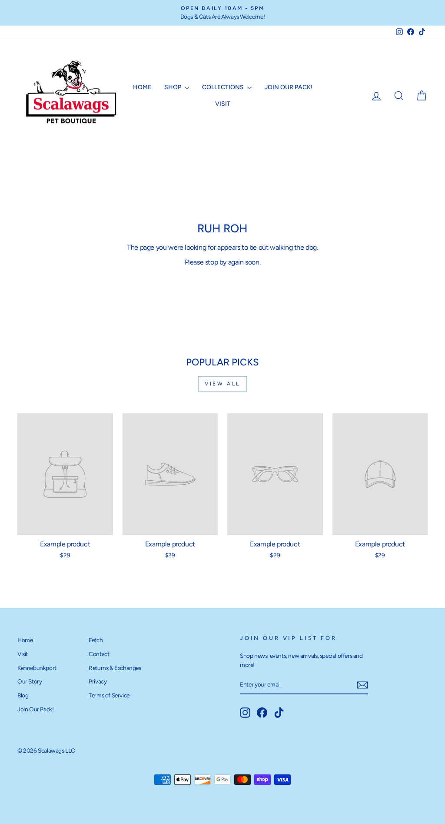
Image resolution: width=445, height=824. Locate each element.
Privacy (97, 681)
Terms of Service (109, 695)
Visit (222, 103)
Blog (22, 695)
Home (142, 87)
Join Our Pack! (288, 87)
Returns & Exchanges (115, 667)
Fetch (96, 639)
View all (222, 384)
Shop (173, 87)
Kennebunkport (36, 667)
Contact (99, 653)
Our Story (29, 681)
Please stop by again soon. (223, 262)
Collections (223, 87)
